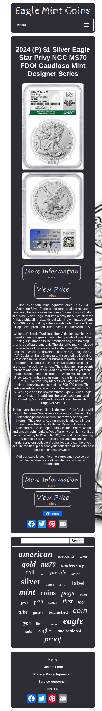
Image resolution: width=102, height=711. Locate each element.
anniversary (72, 565)
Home (52, 660)
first (68, 601)
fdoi (81, 602)
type (26, 623)
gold (29, 564)
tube (23, 612)
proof (52, 638)
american (36, 554)
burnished (58, 612)
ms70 (48, 564)
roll (30, 572)
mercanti (66, 556)
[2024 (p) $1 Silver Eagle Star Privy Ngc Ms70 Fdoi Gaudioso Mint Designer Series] (53, 126)
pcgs (68, 593)
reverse (53, 624)
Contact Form (53, 667)
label (78, 582)
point (38, 613)
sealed (28, 631)
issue (75, 573)
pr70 (38, 602)
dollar (63, 585)
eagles (45, 630)
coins (48, 593)
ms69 (83, 595)
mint (27, 592)
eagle (73, 621)
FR (56, 689)
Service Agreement (52, 681)
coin (80, 610)
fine (39, 623)
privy (42, 574)
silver (30, 581)
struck (52, 603)
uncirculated (69, 630)
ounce (50, 584)
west (83, 557)
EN (49, 689)
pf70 (25, 603)
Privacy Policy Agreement (52, 674)
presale (58, 572)
